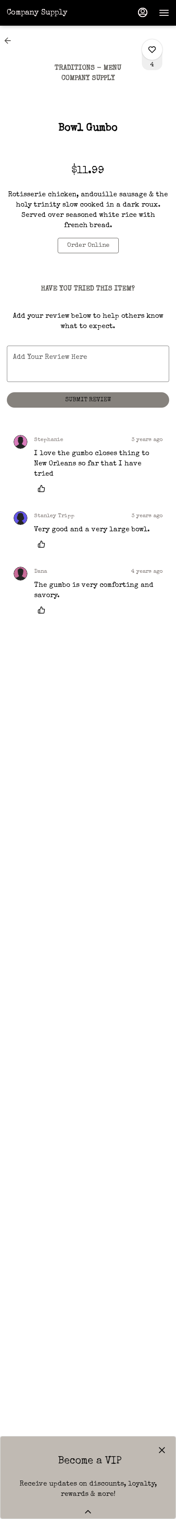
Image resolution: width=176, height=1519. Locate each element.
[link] (88, 245)
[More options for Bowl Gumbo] (152, 49)
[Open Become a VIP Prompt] (88, 1512)
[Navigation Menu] (164, 13)
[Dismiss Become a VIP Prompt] (162, 1450)
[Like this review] (43, 488)
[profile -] (143, 12)
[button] (10, 41)
